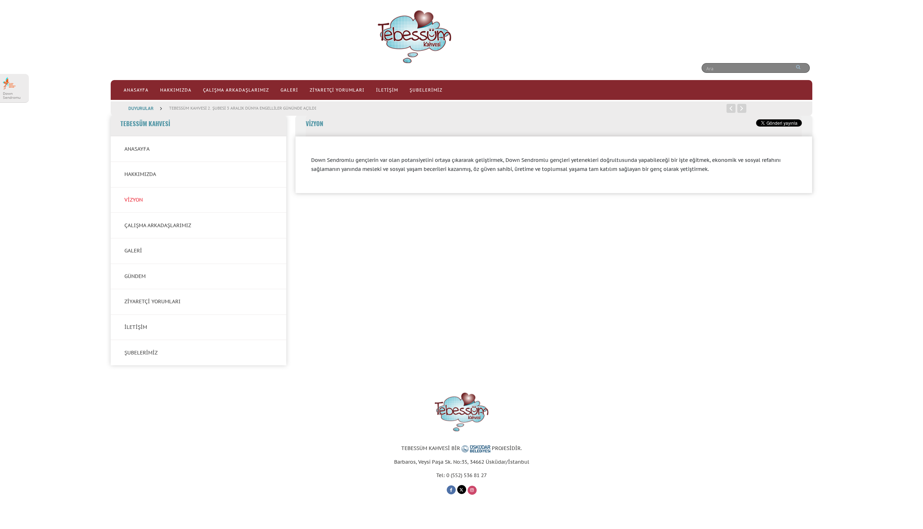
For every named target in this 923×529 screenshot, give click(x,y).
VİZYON (133, 200)
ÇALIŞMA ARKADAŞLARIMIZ (236, 90)
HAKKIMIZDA (175, 90)
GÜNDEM (135, 276)
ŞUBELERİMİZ (426, 90)
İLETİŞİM (387, 90)
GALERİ (289, 90)
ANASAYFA (136, 90)
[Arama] (798, 67)
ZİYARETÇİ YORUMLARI (337, 90)
